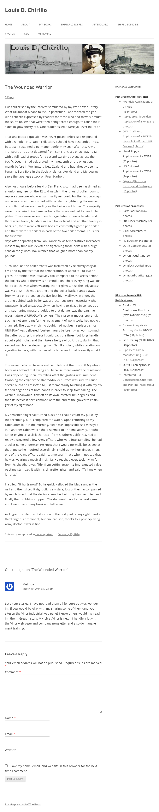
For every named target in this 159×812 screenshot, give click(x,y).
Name (10, 718)
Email (10, 734)
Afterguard (100, 24)
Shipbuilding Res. (72, 24)
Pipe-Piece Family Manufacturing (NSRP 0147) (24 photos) (136, 355)
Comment (13, 672)
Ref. (26, 33)
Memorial (44, 33)
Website (10, 750)
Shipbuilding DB (128, 24)
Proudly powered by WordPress (23, 804)
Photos (10, 33)
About (26, 24)
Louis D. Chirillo (26, 10)
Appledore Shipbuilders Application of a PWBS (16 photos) (138, 121)
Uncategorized (44, 534)
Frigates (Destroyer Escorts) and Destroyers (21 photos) (137, 186)
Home (8, 24)
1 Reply (9, 97)
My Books (45, 24)
